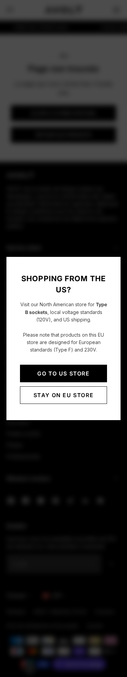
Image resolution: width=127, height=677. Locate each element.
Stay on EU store (64, 395)
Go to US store (63, 373)
